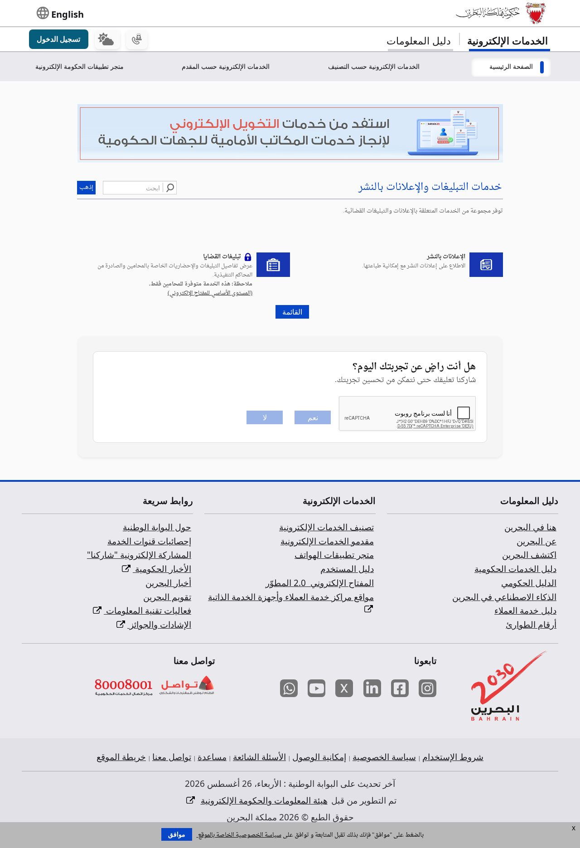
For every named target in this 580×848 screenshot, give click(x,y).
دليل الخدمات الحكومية (515, 569)
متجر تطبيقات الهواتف (334, 555)
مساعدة (212, 757)
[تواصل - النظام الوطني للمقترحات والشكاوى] (186, 686)
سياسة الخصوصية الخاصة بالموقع (239, 835)
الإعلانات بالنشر (446, 256)
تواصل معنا (171, 757)
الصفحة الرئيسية (511, 66)
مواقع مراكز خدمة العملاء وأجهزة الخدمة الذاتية (291, 597)
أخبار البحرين (168, 583)
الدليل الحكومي (528, 583)
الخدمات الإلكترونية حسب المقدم (226, 66)
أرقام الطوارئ (531, 624)
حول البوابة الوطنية (157, 527)
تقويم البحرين (167, 597)
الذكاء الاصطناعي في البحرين (504, 597)
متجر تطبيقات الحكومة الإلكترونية (79, 66)
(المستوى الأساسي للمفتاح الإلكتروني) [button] (210, 293)
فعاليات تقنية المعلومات (147, 610)
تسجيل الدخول (58, 39)
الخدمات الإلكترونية (507, 40)
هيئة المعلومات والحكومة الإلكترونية (264, 800)
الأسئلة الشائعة (259, 757)
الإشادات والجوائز (159, 624)
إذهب (86, 187)
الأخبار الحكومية (162, 569)
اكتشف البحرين (529, 555)
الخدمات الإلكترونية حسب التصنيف (374, 66)
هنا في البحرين (530, 527)
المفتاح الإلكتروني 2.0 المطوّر (320, 583)
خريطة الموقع (121, 757)
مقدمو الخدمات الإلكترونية (327, 541)
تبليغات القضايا (222, 256)
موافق (176, 834)
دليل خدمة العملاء (525, 610)
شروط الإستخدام (452, 757)
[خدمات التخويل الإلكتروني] (290, 134)
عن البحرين (536, 541)
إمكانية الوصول (319, 757)
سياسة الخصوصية (384, 757)
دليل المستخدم (347, 569)
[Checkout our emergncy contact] (136, 39)
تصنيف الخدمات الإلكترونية (326, 527)
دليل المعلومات (419, 40)
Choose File (290, 167)
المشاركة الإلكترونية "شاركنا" (139, 555)
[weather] (107, 39)
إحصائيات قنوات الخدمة (149, 541)
